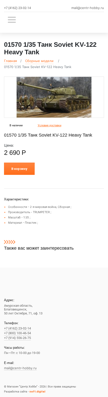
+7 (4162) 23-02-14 (17, 8)
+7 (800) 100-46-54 (17, 333)
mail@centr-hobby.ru (87, 8)
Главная (10, 61)
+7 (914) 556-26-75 (17, 338)
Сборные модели (39, 61)
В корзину (19, 169)
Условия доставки (49, 125)
